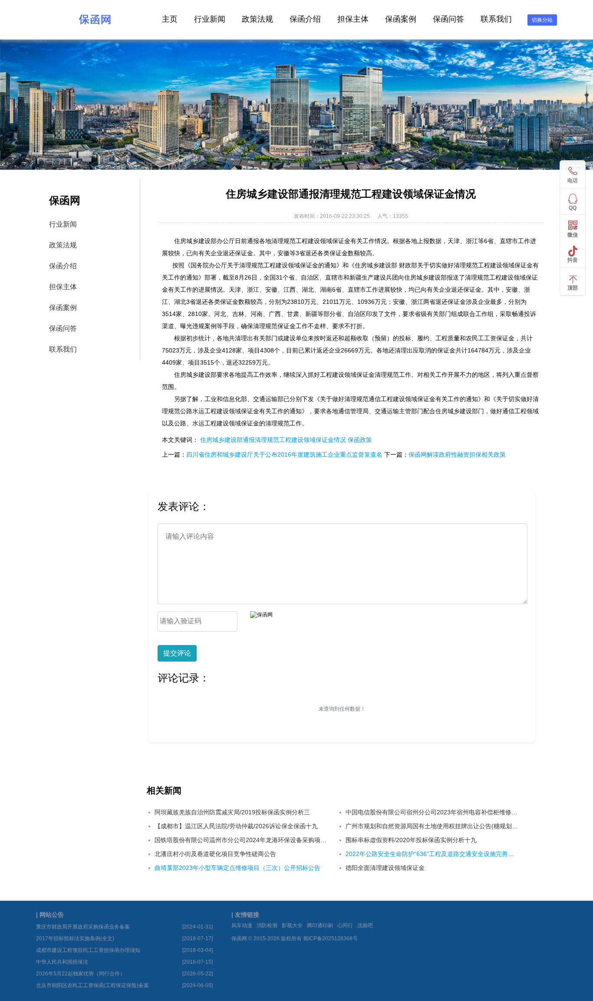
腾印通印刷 (320, 925)
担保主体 (353, 19)
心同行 (345, 925)
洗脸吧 (365, 925)
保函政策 (360, 439)
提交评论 (177, 653)
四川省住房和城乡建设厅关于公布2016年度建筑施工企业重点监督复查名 (284, 454)
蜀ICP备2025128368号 (330, 938)
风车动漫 (241, 925)
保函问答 (448, 19)
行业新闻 (209, 19)
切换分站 (542, 20)
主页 (170, 19)
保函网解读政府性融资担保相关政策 (457, 454)
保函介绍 (305, 19)
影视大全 (292, 925)
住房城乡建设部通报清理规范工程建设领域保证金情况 (273, 439)
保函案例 (400, 19)
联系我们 (496, 19)
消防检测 (267, 925)
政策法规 (257, 19)
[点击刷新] (261, 615)
